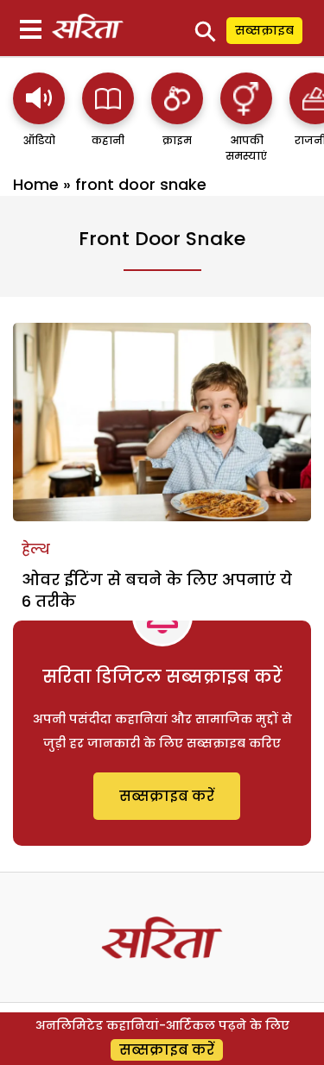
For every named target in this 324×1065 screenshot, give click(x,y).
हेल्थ (36, 549)
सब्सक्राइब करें (166, 796)
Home (36, 184)
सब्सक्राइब (264, 30)
